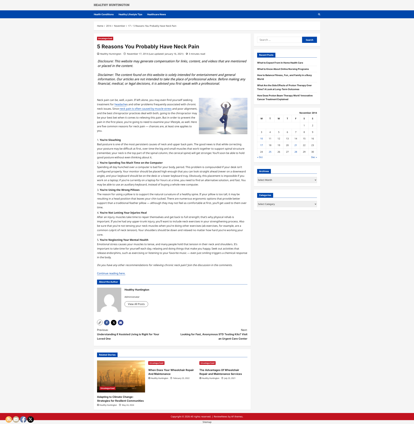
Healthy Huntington (110, 53)
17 (261, 145)
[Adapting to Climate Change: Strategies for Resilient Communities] (121, 376)
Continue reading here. (111, 273)
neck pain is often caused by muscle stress (146, 108)
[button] (319, 14)
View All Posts (136, 304)
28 (295, 151)
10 (261, 138)
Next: (213, 334)
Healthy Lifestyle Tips (130, 14)
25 (270, 151)
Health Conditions (104, 14)
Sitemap (207, 422)
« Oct (260, 156)
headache (120, 104)
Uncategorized (105, 38)
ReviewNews (220, 416)
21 (295, 145)
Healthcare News (156, 14)
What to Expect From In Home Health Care (280, 62)
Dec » (314, 156)
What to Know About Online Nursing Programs (283, 68)
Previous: (128, 334)
